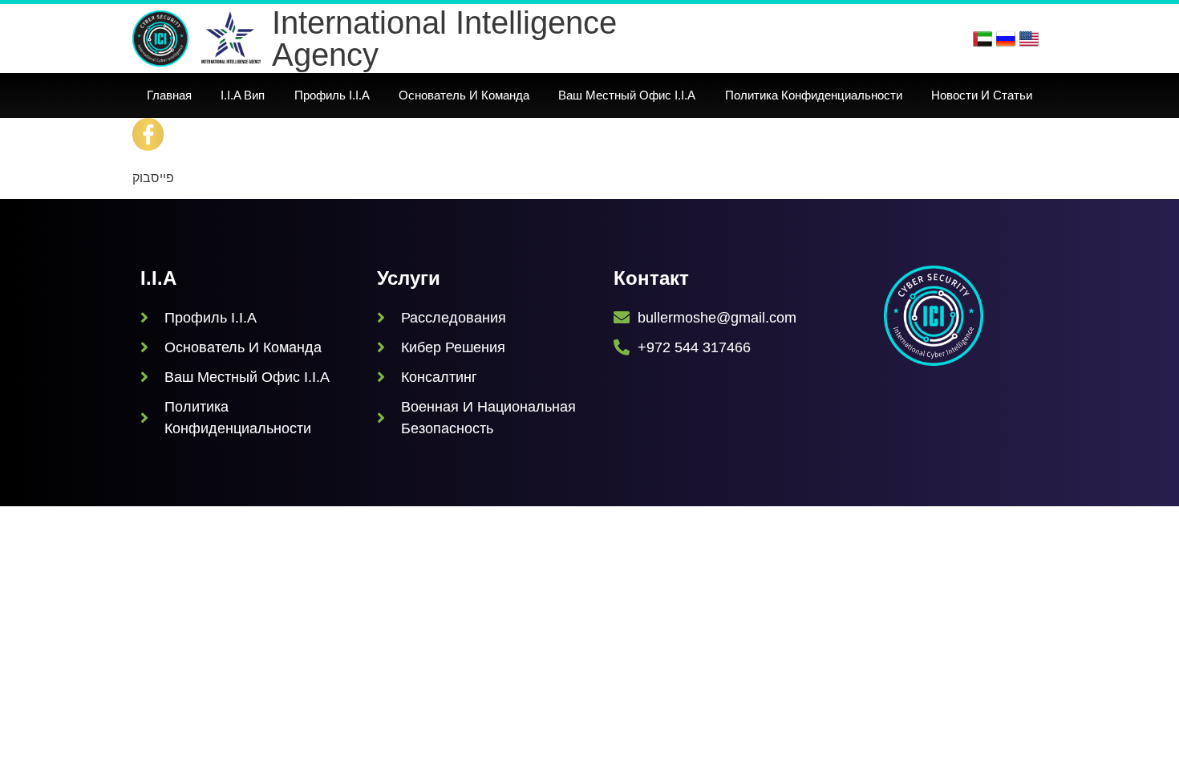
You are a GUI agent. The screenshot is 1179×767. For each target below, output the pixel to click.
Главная (169, 95)
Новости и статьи (981, 95)
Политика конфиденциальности (813, 95)
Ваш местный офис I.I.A (626, 95)
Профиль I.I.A (332, 95)
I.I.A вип (243, 95)
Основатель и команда (464, 95)
